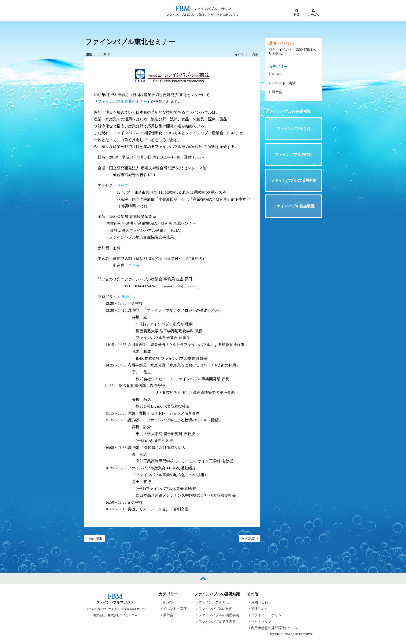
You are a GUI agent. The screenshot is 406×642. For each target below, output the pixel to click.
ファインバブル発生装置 (217, 621)
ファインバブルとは (214, 602)
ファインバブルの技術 (215, 608)
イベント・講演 (246, 54)
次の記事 (248, 538)
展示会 (277, 92)
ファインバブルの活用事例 (219, 615)
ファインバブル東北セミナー (122, 102)
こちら (134, 265)
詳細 (125, 297)
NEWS (277, 74)
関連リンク (259, 608)
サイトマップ (261, 621)
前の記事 (95, 538)
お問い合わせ (261, 602)
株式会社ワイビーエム (122, 615)
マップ (122, 185)
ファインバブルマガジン (115, 602)
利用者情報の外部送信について (274, 628)
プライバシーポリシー (268, 615)
